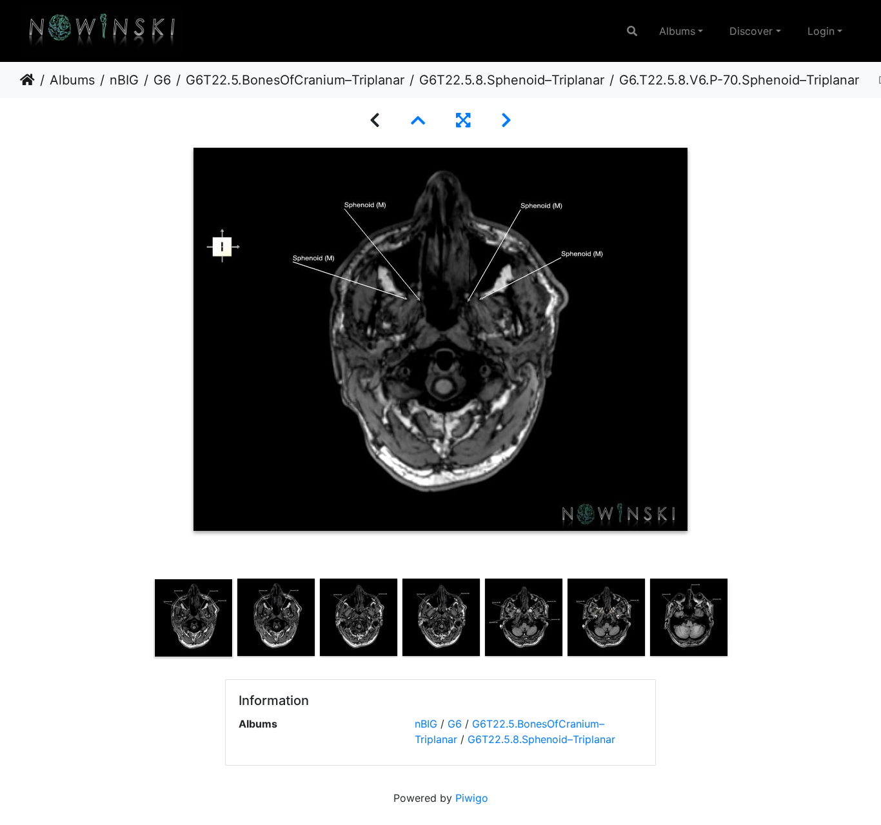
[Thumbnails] (417, 120)
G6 (162, 80)
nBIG (124, 80)
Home (27, 80)
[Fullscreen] (463, 120)
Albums (677, 31)
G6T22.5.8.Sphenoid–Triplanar (511, 80)
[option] (193, 618)
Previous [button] (142, 620)
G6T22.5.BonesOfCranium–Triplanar (295, 80)
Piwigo (471, 797)
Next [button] (739, 620)
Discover (751, 31)
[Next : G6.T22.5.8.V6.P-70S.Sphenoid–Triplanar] (506, 120)
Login (821, 31)
